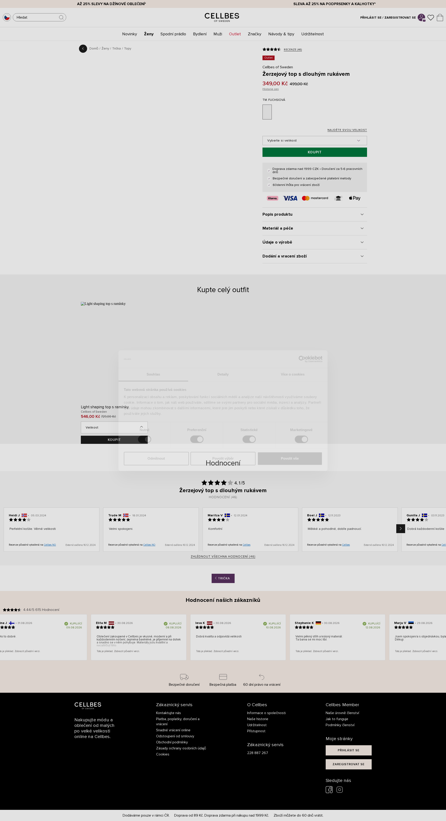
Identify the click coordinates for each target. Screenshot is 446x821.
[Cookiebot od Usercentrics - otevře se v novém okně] (302, 359)
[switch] (196, 439)
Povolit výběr (223, 459)
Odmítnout (156, 459)
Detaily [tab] (223, 374)
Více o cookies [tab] (293, 374)
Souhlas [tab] (153, 374)
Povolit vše (290, 459)
